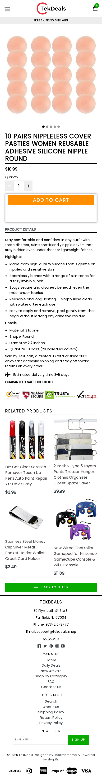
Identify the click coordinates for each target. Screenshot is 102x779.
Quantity (11, 177)
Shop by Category (51, 675)
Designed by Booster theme (55, 755)
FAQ (51, 681)
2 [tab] (47, 127)
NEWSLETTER (51, 731)
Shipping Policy (51, 711)
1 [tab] (43, 127)
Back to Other (55, 587)
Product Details (20, 229)
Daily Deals (51, 665)
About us (51, 706)
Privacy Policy (51, 722)
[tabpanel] (51, 76)
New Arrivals (51, 670)
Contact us (51, 686)
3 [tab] (51, 127)
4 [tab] (55, 127)
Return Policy (51, 717)
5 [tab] (58, 127)
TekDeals (51, 602)
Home (51, 660)
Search (51, 701)
